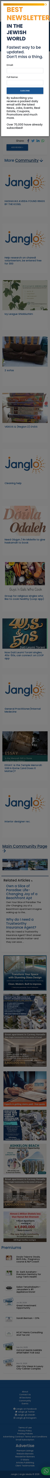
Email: (10, 65)
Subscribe (25, 90)
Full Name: (12, 77)
